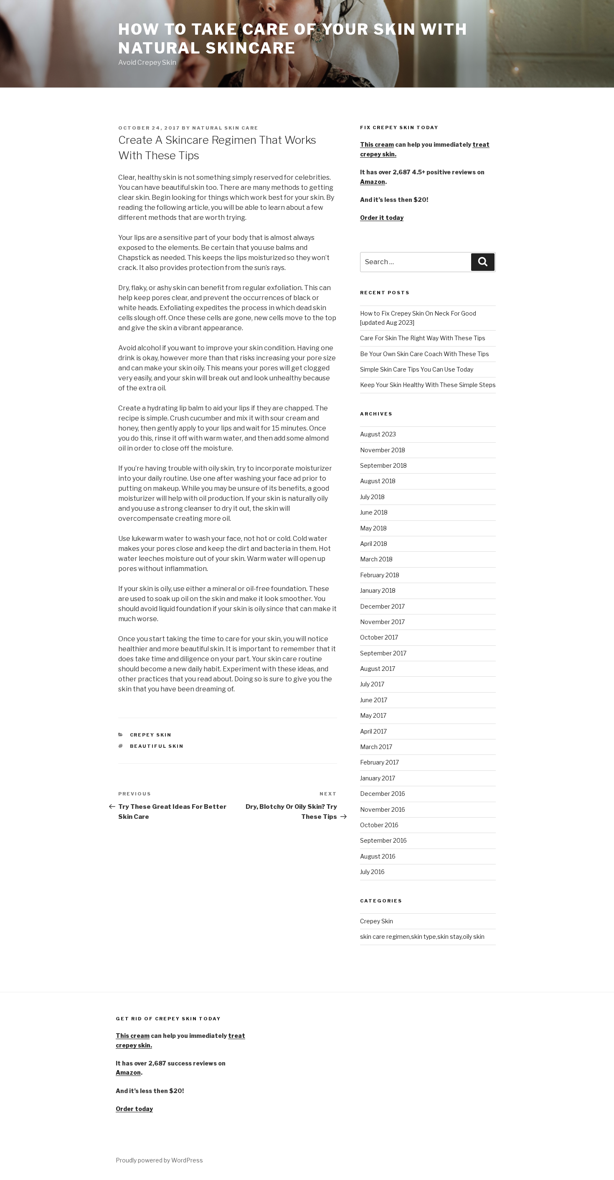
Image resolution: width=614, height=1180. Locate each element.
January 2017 (377, 778)
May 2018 (373, 528)
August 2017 (377, 668)
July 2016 (372, 871)
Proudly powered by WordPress (159, 1160)
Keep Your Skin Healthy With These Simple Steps (428, 384)
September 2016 (383, 840)
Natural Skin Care (225, 128)
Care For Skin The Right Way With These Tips (422, 338)
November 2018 (382, 450)
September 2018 (383, 465)
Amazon (372, 181)
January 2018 (378, 590)
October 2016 (379, 824)
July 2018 (372, 496)
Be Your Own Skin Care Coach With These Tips (424, 353)
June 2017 (373, 699)
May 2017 (373, 715)
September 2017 (383, 653)
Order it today (381, 217)
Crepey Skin (151, 735)
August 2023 (378, 434)
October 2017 (379, 637)
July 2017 (372, 684)
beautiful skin (157, 746)
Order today (134, 1108)
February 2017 (379, 762)
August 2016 (378, 856)
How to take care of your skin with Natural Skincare (293, 38)
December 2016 (382, 793)
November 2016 (382, 809)
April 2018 (373, 543)
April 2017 (373, 731)
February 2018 (379, 575)
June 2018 (374, 512)
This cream (377, 144)
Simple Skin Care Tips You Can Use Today (416, 369)
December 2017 (382, 606)
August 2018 (378, 480)
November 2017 (382, 621)
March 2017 (376, 746)
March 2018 (376, 559)
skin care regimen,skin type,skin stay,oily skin (422, 936)
